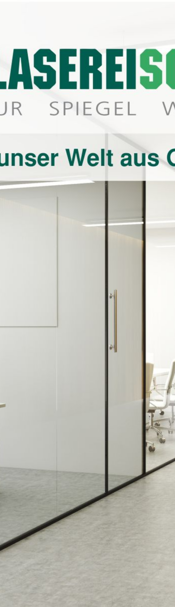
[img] (87, 303)
